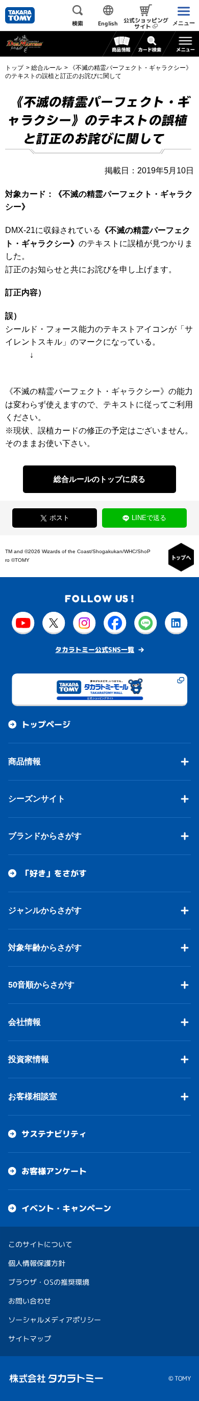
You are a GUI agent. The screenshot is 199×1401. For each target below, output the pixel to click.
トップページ (45, 724)
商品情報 (24, 761)
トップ (14, 67)
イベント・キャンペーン (66, 1208)
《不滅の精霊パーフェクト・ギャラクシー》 (86, 391)
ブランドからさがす (45, 836)
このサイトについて (40, 1244)
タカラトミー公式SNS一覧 (94, 649)
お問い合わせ (29, 1301)
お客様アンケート (54, 1171)
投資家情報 (28, 1059)
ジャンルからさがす (45, 910)
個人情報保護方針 (36, 1263)
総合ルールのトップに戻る (99, 479)
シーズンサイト (36, 798)
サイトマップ (29, 1338)
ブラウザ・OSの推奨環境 (48, 1282)
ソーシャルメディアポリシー (54, 1320)
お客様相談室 (32, 1096)
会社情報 (24, 1022)
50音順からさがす (41, 984)
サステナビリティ (54, 1133)
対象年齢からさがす (45, 947)
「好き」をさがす (54, 873)
